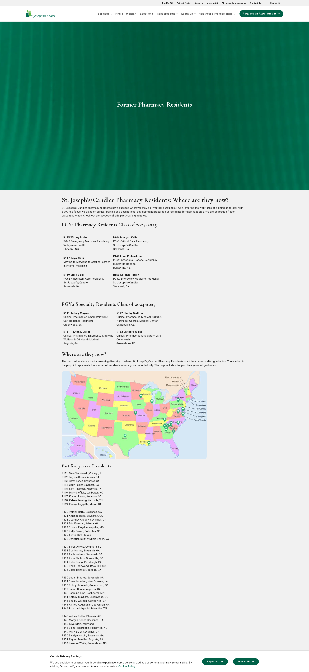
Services (104, 13)
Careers (198, 3)
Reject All (213, 661)
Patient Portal (184, 3)
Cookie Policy (126, 666)
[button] (272, 3)
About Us (187, 13)
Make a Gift (212, 3)
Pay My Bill (167, 3)
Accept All (244, 661)
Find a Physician (125, 13)
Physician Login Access (234, 3)
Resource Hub (166, 13)
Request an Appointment (259, 13)
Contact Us (255, 3)
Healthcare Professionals (216, 13)
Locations (146, 13)
